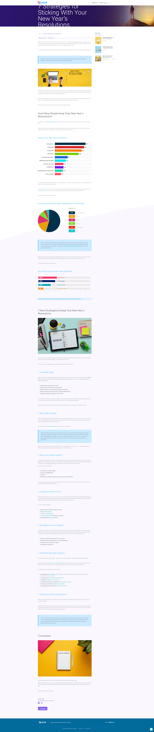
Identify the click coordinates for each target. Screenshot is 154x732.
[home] (42, 2)
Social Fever (68, 581)
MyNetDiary (48, 579)
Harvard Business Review (50, 426)
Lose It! (52, 579)
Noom (49, 574)
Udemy (58, 583)
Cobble (62, 585)
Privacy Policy (88, 728)
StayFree (64, 581)
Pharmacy (103, 3)
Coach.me (53, 563)
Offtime (59, 581)
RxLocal (59, 574)
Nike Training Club (57, 577)
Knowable (62, 583)
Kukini (65, 585)
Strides (48, 563)
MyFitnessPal (50, 577)
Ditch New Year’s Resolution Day (71, 246)
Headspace (53, 574)
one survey (74, 256)
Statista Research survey (52, 121)
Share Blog (42, 708)
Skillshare (55, 583)
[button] (95, 3)
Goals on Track (60, 563)
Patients (94, 3)
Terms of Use (81, 728)
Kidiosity (58, 585)
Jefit (62, 577)
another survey (44, 189)
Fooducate (57, 579)
